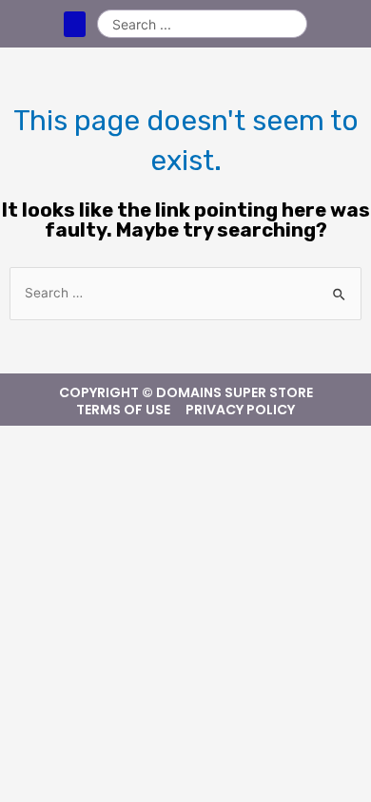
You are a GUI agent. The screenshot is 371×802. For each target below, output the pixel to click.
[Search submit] (292, 24)
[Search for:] (185, 293)
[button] (75, 24)
